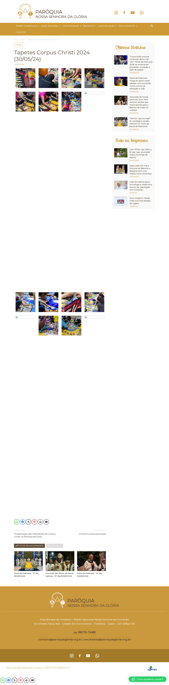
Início (16, 40)
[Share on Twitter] (28, 521)
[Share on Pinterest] (34, 521)
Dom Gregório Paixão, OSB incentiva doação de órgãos (140, 201)
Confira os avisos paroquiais (92, 534)
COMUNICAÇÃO (106, 26)
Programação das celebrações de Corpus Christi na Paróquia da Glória (34, 535)
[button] (152, 26)
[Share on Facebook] (22, 521)
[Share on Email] (46, 521)
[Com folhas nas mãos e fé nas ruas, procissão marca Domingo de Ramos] (120, 152)
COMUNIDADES (71, 26)
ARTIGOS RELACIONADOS (29, 545)
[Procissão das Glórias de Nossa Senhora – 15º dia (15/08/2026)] (60, 561)
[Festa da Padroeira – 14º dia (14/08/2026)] (91, 561)
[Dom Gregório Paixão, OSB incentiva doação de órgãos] (120, 201)
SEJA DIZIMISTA (127, 26)
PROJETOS (88, 26)
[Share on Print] (40, 521)
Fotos (22, 40)
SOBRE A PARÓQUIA (26, 26)
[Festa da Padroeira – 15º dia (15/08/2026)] (28, 561)
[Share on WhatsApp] (16, 521)
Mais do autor (55, 545)
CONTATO (21, 32)
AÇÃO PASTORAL (50, 26)
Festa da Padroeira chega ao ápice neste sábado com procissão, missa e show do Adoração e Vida (140, 83)
